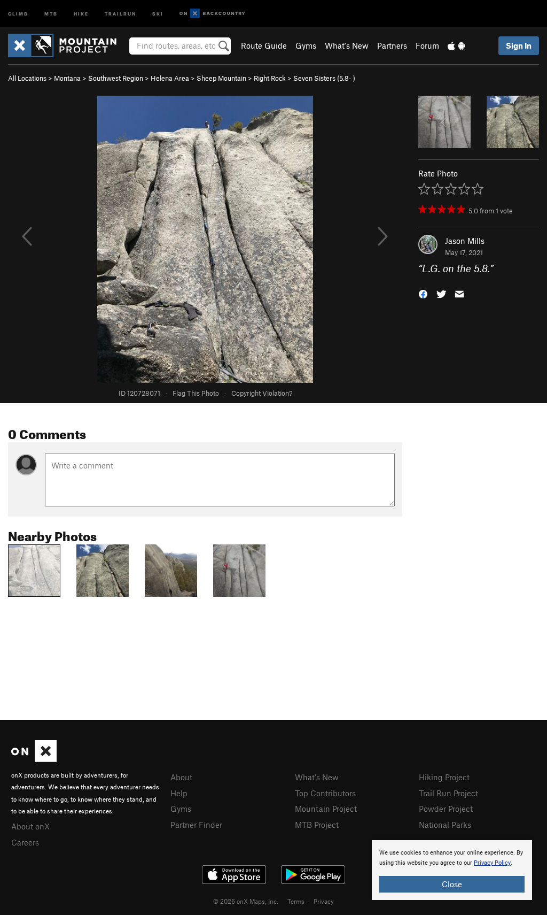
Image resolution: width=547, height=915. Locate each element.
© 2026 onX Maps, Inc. (245, 901)
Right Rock (270, 78)
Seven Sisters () (324, 78)
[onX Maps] (34, 759)
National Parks (445, 824)
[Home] (67, 45)
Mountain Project (326, 808)
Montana (67, 78)
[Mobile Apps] (456, 45)
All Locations (27, 78)
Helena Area (170, 78)
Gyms (305, 45)
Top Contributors (325, 793)
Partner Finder (196, 824)
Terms (295, 901)
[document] (452, 870)
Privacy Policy (492, 862)
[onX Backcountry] (212, 14)
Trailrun (120, 13)
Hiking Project (444, 777)
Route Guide (264, 45)
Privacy (324, 901)
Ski (157, 13)
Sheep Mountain (221, 78)
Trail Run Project (448, 793)
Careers (25, 842)
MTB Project (317, 824)
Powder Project (446, 808)
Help (178, 793)
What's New (347, 45)
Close (452, 884)
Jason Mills (465, 240)
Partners (392, 45)
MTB (51, 13)
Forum (427, 45)
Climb (18, 13)
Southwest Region (115, 78)
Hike (81, 13)
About (181, 777)
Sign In (519, 45)
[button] (423, 293)
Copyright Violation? (261, 393)
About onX (30, 826)
